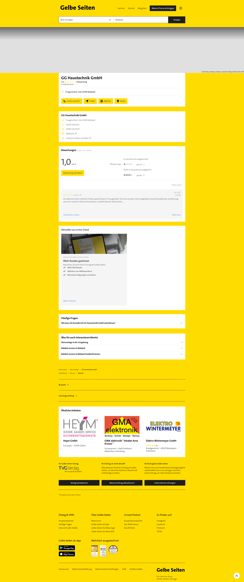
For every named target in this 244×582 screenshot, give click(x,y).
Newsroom (96, 521)
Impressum (64, 569)
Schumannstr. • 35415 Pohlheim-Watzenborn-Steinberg (121, 446)
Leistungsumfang (66, 395)
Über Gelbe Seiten (101, 514)
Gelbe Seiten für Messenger (103, 528)
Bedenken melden (72, 215)
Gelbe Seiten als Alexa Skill (102, 531)
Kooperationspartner (133, 521)
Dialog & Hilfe (66, 514)
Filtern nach (176, 185)
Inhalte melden (136, 569)
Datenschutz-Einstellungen (107, 569)
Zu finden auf (164, 514)
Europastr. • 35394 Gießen (74, 443)
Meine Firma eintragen (163, 8)
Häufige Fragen (65, 524)
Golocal (76, 195)
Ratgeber (142, 8)
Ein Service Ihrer (167, 577)
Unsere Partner (132, 514)
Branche (62, 384)
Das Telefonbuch (131, 524)
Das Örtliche (129, 528)
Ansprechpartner (66, 521)
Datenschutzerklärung (82, 569)
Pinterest (161, 528)
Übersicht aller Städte (68, 528)
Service (131, 8)
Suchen (121, 8)
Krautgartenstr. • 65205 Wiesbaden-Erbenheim (161, 445)
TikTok (159, 531)
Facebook (161, 524)
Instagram (161, 521)
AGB (124, 569)
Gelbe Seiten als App (100, 524)
